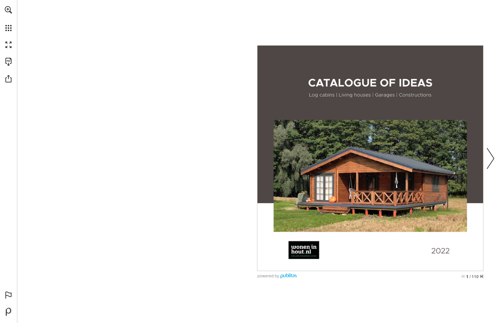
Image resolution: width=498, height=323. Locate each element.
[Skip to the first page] (463, 276)
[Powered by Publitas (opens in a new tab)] (8, 311)
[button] (8, 9)
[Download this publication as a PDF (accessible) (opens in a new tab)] (8, 61)
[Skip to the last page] (481, 276)
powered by (268, 275)
